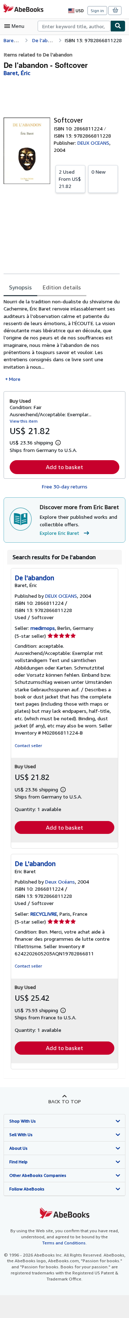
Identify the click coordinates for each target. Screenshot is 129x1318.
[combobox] (74, 26)
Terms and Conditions (64, 1242)
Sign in (97, 10)
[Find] (118, 26)
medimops (42, 628)
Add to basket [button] (64, 467)
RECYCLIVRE (43, 914)
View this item (24, 421)
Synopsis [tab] (20, 287)
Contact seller (28, 745)
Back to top (64, 1101)
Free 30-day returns (64, 486)
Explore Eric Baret (59, 533)
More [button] (14, 379)
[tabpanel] (62, 340)
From (70, 179)
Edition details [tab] (62, 287)
